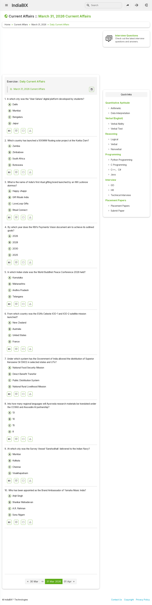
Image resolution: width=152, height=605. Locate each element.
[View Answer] (9, 130)
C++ (113, 169)
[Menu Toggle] (6, 5)
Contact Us (116, 599)
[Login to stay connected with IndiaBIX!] (146, 5)
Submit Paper (117, 210)
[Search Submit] (88, 5)
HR (112, 190)
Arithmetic (116, 108)
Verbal (114, 144)
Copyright (129, 599)
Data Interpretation (120, 113)
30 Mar (34, 581)
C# (119, 169)
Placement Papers (120, 205)
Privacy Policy (143, 599)
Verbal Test (117, 128)
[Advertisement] (50, 51)
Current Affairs (21, 24)
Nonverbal (116, 149)
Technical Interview (121, 195)
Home (7, 24)
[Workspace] (23, 130)
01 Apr (68, 581)
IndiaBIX (20, 5)
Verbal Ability (117, 123)
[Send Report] (30, 130)
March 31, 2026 (38, 24)
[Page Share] (127, 5)
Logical (114, 139)
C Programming (119, 164)
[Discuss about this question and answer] (16, 130)
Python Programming (121, 159)
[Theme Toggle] (137, 5)
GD (112, 185)
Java (113, 174)
